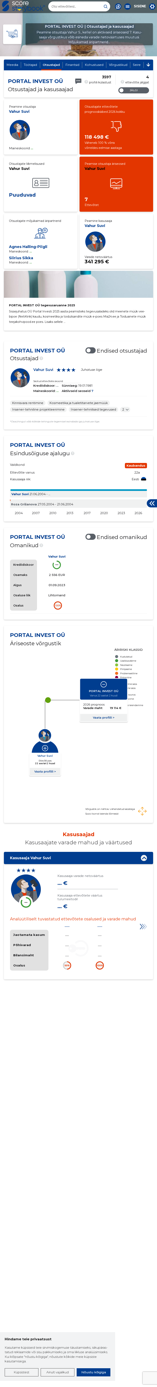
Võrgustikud (118, 65)
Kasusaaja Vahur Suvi (30, 858)
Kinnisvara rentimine (27, 403)
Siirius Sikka (21, 258)
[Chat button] (118, 6)
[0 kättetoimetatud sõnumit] (78, 81)
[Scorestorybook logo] (23, 6)
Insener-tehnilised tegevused (93, 409)
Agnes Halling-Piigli (28, 247)
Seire (137, 65)
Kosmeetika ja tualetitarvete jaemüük (78, 403)
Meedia (12, 65)
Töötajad (30, 65)
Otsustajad (51, 65)
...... (67, 926)
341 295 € (97, 262)
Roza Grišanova (24, 504)
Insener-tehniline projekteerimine (38, 409)
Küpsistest (21, 1372)
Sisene (140, 6)
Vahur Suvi (19, 111)
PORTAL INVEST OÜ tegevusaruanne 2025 (42, 305)
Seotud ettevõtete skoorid (48, 381)
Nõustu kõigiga (93, 1372)
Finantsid (72, 65)
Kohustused (94, 65)
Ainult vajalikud (57, 1372)
